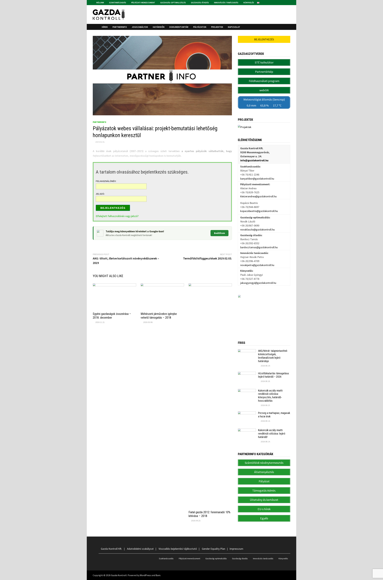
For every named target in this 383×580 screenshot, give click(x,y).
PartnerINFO (120, 26)
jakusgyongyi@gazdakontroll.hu (258, 283)
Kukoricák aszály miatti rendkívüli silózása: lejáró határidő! (271, 434)
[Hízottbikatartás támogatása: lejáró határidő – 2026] (247, 374)
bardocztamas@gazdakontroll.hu (259, 247)
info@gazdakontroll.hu (254, 160)
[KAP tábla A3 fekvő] (264, 313)
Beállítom (219, 233)
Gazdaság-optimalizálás (173, 2)
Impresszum (236, 548)
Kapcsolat (234, 26)
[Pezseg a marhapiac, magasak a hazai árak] (247, 413)
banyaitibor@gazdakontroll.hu (257, 178)
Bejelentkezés (112, 207)
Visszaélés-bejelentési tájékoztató (178, 548)
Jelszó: (100, 194)
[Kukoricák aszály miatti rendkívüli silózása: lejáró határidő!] (247, 430)
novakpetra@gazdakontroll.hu (257, 265)
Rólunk (100, 2)
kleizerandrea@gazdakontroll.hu (258, 196)
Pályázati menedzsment (143, 2)
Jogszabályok (140, 26)
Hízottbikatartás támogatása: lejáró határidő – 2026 (273, 375)
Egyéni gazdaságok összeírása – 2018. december (112, 315)
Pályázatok (199, 26)
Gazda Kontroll (119, 575)
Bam (158, 575)
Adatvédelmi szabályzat (140, 548)
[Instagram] (288, 2)
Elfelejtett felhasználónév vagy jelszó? (117, 216)
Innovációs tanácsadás (225, 2)
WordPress (145, 575)
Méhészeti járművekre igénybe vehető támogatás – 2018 (159, 315)
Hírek (105, 26)
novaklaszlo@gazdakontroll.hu (257, 229)
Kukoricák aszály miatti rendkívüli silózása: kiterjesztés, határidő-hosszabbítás (270, 395)
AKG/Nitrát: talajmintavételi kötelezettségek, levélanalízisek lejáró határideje (272, 356)
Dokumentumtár (178, 26)
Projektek (217, 26)
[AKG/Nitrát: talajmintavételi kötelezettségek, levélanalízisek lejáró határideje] (247, 351)
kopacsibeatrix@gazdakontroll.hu (259, 211)
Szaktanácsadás (117, 2)
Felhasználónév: (106, 181)
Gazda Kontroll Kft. (111, 548)
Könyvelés (248, 2)
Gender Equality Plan (213, 548)
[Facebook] (285, 2)
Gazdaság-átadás (199, 2)
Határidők (159, 26)
